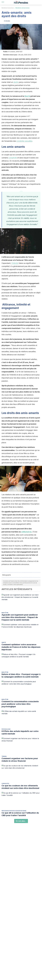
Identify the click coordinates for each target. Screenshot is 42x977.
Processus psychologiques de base (14, 810)
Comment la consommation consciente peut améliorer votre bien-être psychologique (20, 704)
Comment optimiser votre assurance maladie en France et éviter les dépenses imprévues (21, 647)
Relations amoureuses (22, 8)
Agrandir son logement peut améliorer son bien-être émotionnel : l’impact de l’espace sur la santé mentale (20, 617)
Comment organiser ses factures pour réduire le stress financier (20, 759)
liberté (27, 96)
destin (15, 82)
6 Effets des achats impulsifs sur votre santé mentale (20, 732)
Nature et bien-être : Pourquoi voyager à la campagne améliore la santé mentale (21, 675)
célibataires (26, 532)
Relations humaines (8, 8)
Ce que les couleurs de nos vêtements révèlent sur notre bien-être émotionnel (20, 786)
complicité (12, 158)
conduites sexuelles (24, 141)
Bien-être (5, 612)
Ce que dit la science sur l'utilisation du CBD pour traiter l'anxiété (20, 814)
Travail (4, 756)
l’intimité (14, 263)
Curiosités (5, 783)
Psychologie (6, 729)
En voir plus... (21, 821)
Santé (4, 642)
